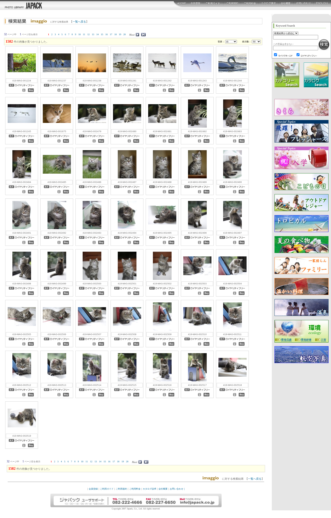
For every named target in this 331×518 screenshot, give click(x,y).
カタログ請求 (149, 489)
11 (84, 34)
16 (106, 34)
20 (124, 34)
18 (115, 34)
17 (111, 34)
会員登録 (93, 489)
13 (93, 34)
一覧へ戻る (79, 21)
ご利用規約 (121, 489)
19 (120, 34)
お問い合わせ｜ (178, 489)
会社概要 (163, 489)
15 (102, 34)
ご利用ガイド (106, 489)
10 (79, 34)
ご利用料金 (135, 489)
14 (97, 34)
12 (88, 34)
